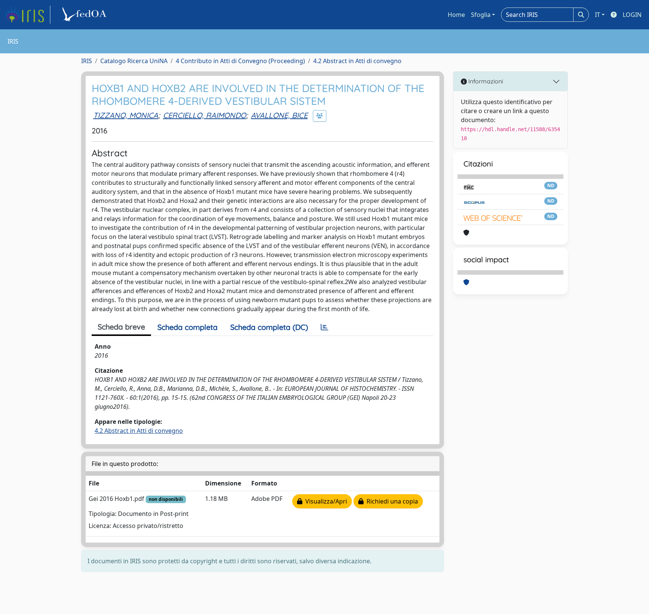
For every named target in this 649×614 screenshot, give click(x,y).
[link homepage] (27, 15)
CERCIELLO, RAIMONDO (204, 115)
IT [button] (597, 15)
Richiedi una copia (391, 501)
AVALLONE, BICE (279, 115)
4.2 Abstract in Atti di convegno (357, 61)
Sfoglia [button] (481, 15)
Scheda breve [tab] (121, 326)
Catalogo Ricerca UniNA (134, 61)
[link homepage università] (85, 15)
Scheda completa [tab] (187, 327)
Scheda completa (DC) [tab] (269, 327)
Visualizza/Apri (324, 501)
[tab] (324, 327)
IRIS (86, 61)
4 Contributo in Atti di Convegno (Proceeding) (240, 61)
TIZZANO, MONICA (125, 115)
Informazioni (485, 81)
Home (456, 15)
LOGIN (632, 15)
